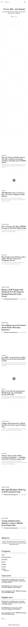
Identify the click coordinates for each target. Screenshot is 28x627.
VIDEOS (3, 190)
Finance (4, 155)
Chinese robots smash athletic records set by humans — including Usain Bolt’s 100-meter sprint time (13, 457)
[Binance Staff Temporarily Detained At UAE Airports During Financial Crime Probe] (14, 276)
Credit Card (5, 287)
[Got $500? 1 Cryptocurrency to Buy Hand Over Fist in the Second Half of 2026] (14, 345)
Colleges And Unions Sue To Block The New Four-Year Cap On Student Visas (14, 425)
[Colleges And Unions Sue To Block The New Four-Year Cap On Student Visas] (14, 411)
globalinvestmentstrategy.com (11, 299)
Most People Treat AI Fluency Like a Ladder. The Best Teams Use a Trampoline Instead (14, 258)
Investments (5, 224)
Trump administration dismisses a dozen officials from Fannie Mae (12, 523)
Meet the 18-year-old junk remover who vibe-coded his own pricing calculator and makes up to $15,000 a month (14, 159)
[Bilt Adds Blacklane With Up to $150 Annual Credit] (14, 476)
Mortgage (5, 322)
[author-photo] (3, 299)
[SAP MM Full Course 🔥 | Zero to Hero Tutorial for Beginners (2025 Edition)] (14, 180)
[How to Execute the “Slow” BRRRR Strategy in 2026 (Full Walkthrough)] (14, 214)
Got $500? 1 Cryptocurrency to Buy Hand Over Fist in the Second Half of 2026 (14, 359)
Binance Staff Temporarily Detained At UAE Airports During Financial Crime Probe (13, 293)
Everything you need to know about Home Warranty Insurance (14, 327)
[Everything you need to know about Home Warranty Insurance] (14, 312)
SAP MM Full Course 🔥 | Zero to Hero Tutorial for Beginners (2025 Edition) (13, 194)
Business (4, 254)
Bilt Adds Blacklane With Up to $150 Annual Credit (14, 490)
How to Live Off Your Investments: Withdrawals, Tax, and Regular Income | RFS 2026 (13, 392)
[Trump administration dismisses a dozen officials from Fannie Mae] (14, 507)
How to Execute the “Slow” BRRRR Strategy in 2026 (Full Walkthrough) (14, 227)
